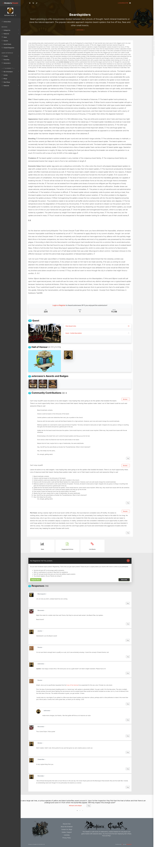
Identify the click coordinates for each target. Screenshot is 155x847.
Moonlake (41, 776)
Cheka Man (41, 759)
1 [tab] (77, 810)
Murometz (41, 610)
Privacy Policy (67, 837)
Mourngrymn (42, 594)
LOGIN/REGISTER (123, 3)
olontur (40, 631)
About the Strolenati (66, 826)
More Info (124, 579)
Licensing (66, 835)
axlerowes (80, 30)
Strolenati (129, 844)
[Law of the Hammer (72, 685)
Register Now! (35, 579)
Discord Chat (67, 824)
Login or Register (59, 305)
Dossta (125, 511)
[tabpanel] (80, 805)
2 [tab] (80, 810)
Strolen (125, 399)
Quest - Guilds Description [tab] (73, 333)
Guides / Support (67, 832)
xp (128, 458)
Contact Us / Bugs (66, 829)
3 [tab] (83, 810)
